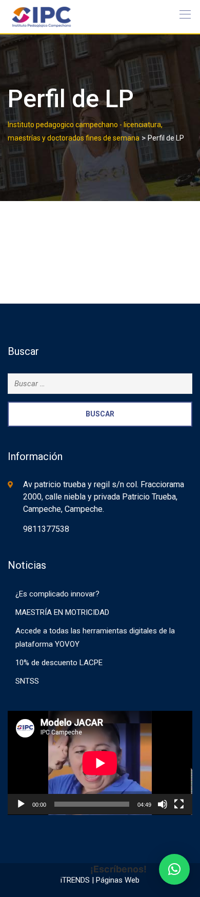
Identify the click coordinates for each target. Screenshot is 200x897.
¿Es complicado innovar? (57, 594)
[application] (100, 763)
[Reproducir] (21, 804)
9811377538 (46, 529)
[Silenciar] (162, 804)
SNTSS (27, 681)
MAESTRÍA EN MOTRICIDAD (62, 612)
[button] (174, 869)
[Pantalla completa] (179, 804)
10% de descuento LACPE (59, 662)
